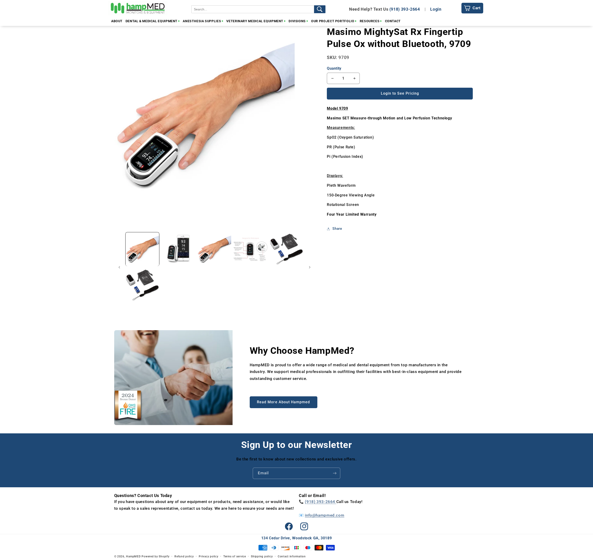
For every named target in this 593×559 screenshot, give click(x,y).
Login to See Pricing (400, 93)
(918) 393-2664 (404, 9)
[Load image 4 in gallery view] (250, 249)
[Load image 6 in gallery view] (142, 285)
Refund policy (184, 556)
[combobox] (252, 9)
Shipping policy (262, 556)
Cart (477, 8)
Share (337, 229)
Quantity (334, 68)
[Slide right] (310, 267)
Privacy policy (208, 556)
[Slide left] (119, 267)
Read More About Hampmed (283, 402)
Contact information (292, 556)
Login (435, 9)
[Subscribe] (334, 473)
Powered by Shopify (155, 556)
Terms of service (234, 556)
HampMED (133, 556)
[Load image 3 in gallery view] (214, 249)
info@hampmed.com (324, 515)
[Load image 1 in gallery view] (142, 249)
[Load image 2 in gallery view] (178, 249)
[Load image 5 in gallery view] (286, 249)
